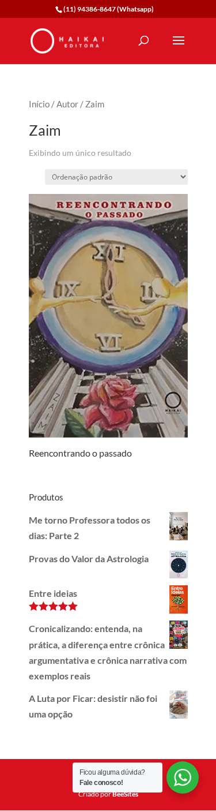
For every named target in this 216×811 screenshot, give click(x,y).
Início (39, 104)
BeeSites (125, 794)
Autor (67, 104)
